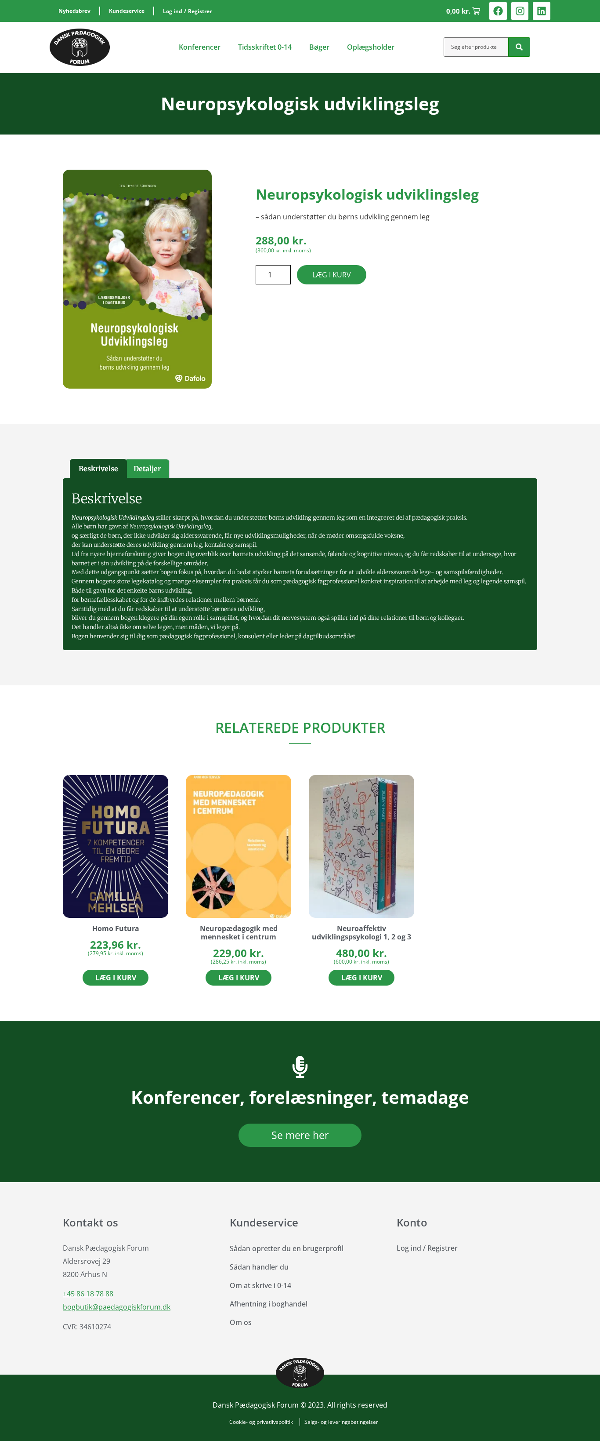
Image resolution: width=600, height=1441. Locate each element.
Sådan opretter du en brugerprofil (286, 1248)
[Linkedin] (541, 11)
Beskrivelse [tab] (98, 468)
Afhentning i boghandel (268, 1304)
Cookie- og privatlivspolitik (261, 1422)
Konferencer (199, 47)
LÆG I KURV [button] (115, 977)
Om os (241, 1322)
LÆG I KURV (331, 275)
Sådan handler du (259, 1267)
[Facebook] (498, 11)
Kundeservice (127, 11)
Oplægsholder (370, 47)
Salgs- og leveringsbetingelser (341, 1422)
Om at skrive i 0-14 (260, 1285)
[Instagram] (520, 11)
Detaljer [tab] (147, 468)
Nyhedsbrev (74, 11)
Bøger (319, 47)
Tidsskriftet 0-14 (265, 47)
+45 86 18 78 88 (88, 1294)
